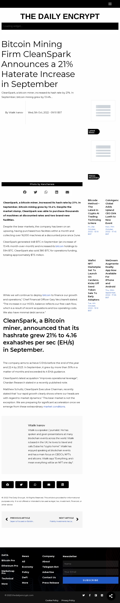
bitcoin (59, 246)
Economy (27, 566)
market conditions (54, 406)
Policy (25, 572)
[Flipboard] (96, 595)
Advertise (48, 572)
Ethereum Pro (10, 565)
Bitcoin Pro (8, 560)
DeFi (25, 577)
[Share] (111, 596)
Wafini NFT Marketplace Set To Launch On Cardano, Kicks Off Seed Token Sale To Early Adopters (95, 280)
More (5, 583)
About (46, 561)
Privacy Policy (68, 600)
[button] (110, 4)
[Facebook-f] (90, 595)
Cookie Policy (51, 600)
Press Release (50, 582)
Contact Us (49, 577)
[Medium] (102, 595)
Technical (7, 578)
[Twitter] (83, 595)
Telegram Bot (50, 566)
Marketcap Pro (8, 572)
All (23, 561)
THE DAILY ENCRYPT (60, 16)
